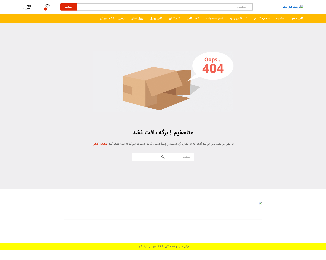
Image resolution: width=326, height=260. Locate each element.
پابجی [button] (120, 18)
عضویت (27, 8)
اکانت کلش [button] (192, 18)
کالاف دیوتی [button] (107, 18)
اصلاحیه (280, 18)
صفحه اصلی (100, 143)
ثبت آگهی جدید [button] (238, 18)
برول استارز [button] (137, 18)
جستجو (68, 7)
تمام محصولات (214, 18)
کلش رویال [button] (156, 18)
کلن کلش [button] (174, 18)
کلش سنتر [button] (297, 18)
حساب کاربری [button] (261, 18)
